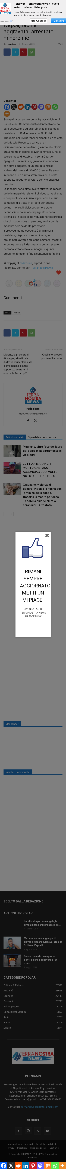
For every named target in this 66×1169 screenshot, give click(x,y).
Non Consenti (38, 20)
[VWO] (13, 21)
